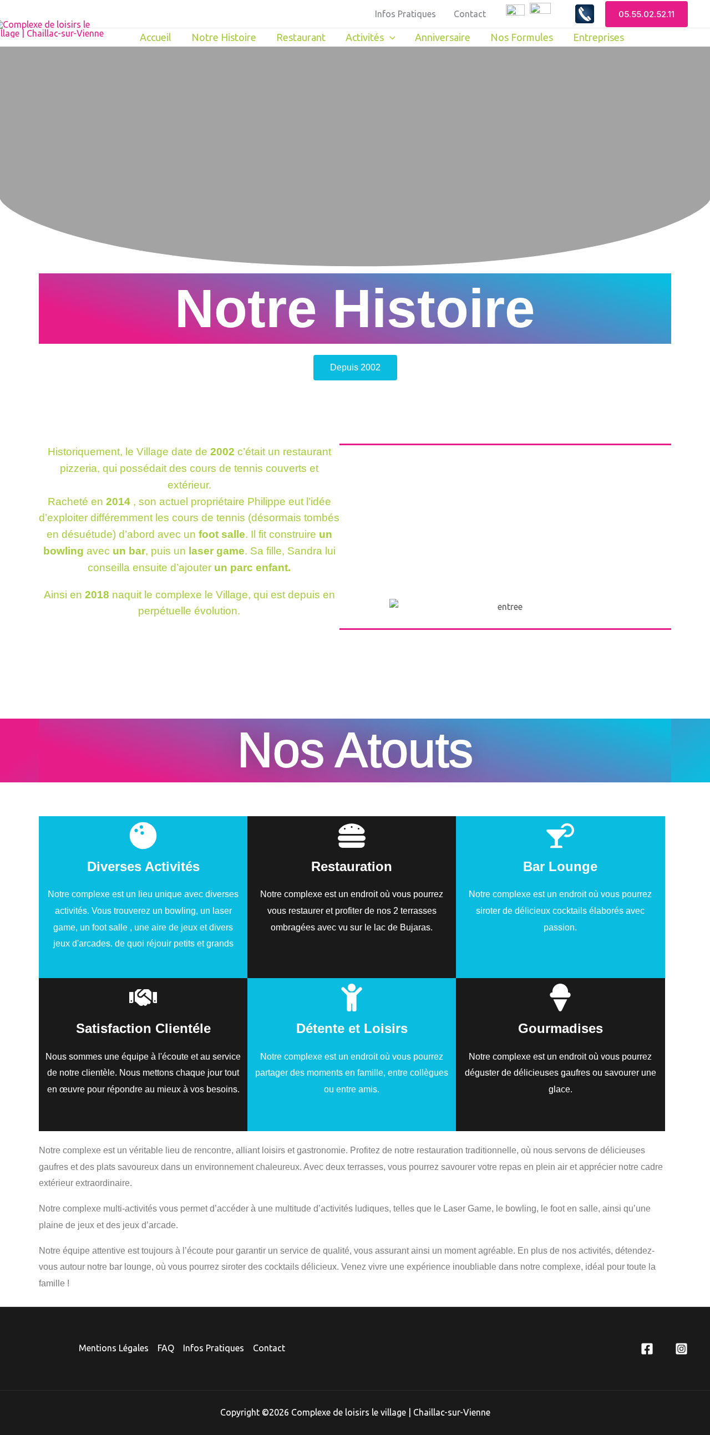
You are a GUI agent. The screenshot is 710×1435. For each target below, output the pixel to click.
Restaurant (301, 37)
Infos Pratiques (405, 14)
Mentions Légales (114, 1348)
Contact (470, 14)
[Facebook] (647, 1348)
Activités (365, 37)
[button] (646, 14)
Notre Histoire (223, 37)
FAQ (166, 1348)
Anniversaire (442, 37)
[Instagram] (681, 1348)
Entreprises (598, 37)
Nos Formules (521, 37)
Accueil (155, 37)
